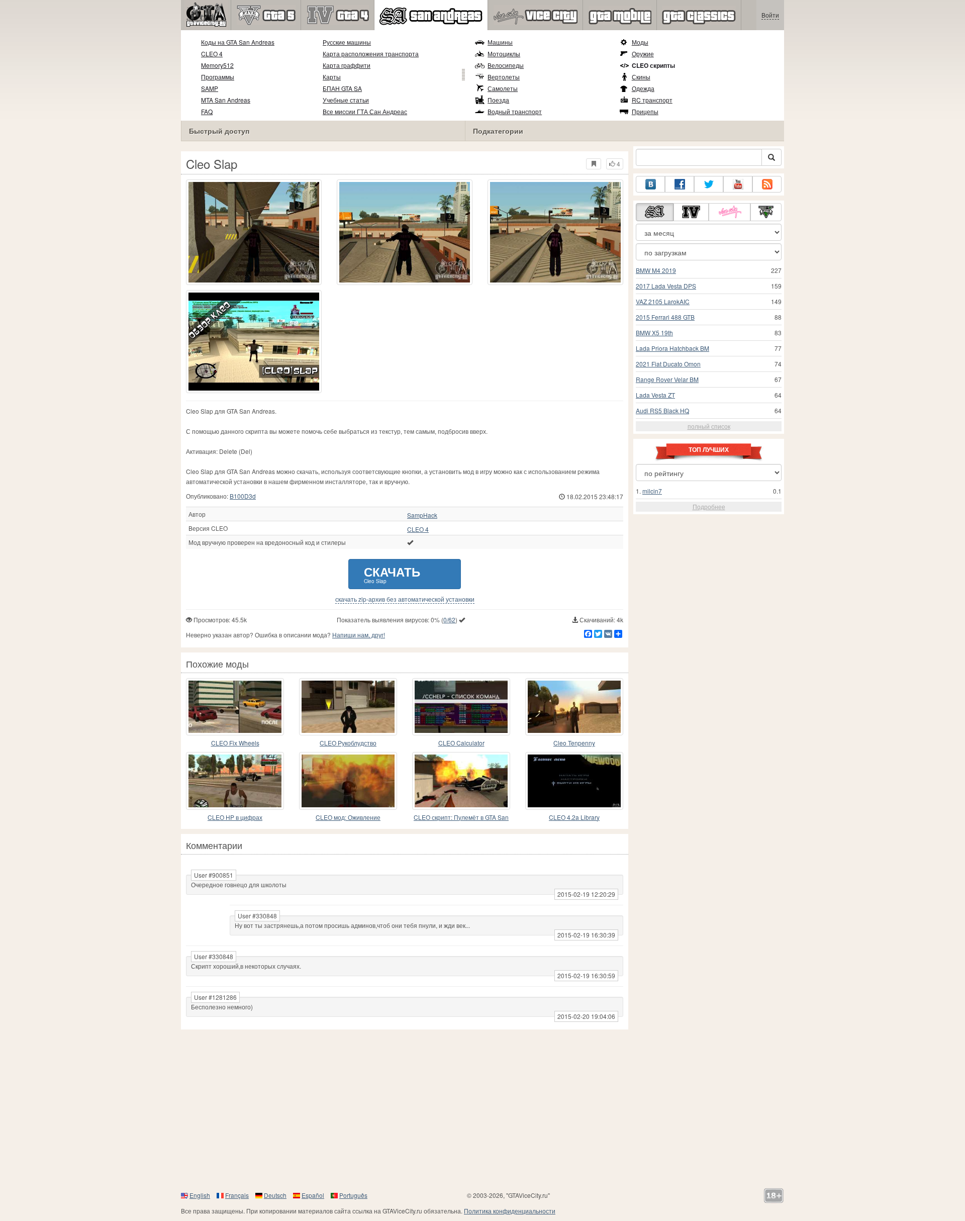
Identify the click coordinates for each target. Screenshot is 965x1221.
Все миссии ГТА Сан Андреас (365, 111)
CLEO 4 (212, 53)
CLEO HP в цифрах (235, 817)
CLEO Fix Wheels (235, 742)
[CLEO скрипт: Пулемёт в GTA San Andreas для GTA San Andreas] (461, 780)
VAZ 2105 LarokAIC (663, 301)
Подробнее (709, 506)
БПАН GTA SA (342, 88)
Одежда (643, 88)
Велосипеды (506, 65)
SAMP (209, 88)
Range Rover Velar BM (667, 379)
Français (237, 1195)
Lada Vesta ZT (655, 395)
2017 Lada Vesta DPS (666, 285)
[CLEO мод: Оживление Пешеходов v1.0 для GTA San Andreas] (348, 780)
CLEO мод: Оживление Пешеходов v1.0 (348, 817)
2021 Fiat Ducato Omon (668, 363)
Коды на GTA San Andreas (237, 42)
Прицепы (645, 111)
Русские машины (347, 42)
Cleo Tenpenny (574, 742)
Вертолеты (504, 76)
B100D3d (243, 496)
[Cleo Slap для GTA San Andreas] (254, 232)
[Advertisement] (482, 1110)
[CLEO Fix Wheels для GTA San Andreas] (235, 706)
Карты (332, 76)
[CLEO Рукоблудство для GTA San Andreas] (348, 706)
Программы (217, 76)
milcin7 (652, 491)
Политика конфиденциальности (509, 1210)
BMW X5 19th (654, 332)
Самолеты (503, 88)
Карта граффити (346, 65)
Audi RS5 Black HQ (662, 410)
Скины (641, 76)
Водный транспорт (515, 111)
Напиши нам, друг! (358, 634)
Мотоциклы (504, 53)
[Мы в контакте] (650, 184)
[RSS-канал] (767, 184)
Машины (500, 42)
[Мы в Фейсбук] (679, 184)
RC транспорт (652, 100)
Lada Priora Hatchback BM (672, 348)
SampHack (422, 515)
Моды (640, 42)
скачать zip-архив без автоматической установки (404, 599)
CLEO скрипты (653, 65)
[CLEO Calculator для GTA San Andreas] (461, 706)
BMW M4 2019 (656, 270)
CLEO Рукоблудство (348, 742)
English (199, 1195)
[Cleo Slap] (254, 341)
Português (353, 1195)
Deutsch (275, 1195)
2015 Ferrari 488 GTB (665, 317)
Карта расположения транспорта (371, 53)
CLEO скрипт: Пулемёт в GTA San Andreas (461, 817)
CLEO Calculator (461, 742)
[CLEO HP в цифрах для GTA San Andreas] (235, 780)
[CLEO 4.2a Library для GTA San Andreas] (574, 780)
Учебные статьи (346, 100)
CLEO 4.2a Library (574, 817)
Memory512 (217, 65)
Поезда (498, 100)
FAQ (207, 111)
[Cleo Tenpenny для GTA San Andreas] (574, 706)
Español (313, 1195)
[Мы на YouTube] (737, 184)
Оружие (643, 53)
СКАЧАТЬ (392, 574)
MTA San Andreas (225, 100)
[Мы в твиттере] (708, 184)
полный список (709, 426)
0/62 (449, 619)
